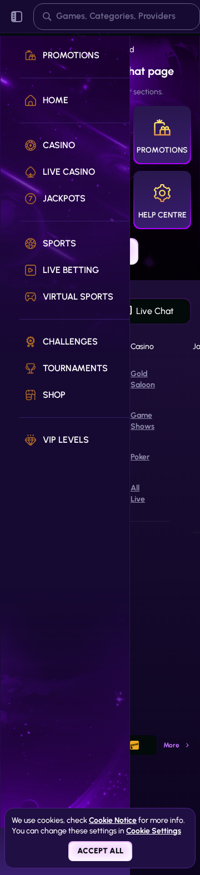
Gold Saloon (143, 379)
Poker (140, 457)
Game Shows (142, 421)
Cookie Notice (113, 820)
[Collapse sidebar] (16, 16)
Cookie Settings (153, 831)
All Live (138, 493)
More (171, 745)
